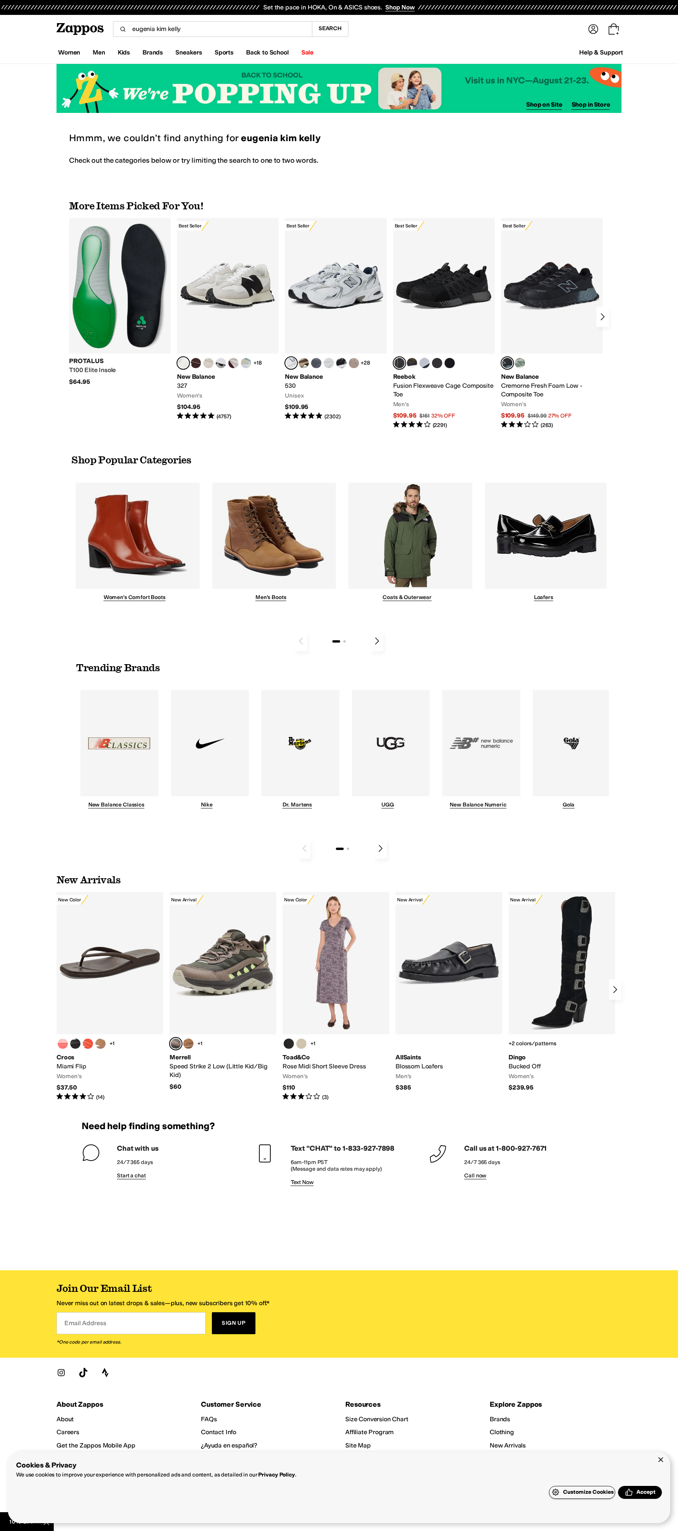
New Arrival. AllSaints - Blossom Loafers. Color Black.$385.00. (449, 992)
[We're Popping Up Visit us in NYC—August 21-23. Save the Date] (339, 88)
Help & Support (601, 52)
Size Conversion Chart (376, 1419)
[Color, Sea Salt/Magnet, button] (316, 363)
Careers (67, 1432)
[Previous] (301, 641)
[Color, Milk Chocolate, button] (100, 1043)
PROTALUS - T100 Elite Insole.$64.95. (120, 302)
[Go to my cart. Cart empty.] (614, 29)
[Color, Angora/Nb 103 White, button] (246, 363)
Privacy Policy (276, 1474)
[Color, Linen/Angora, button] (208, 363)
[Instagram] (61, 1372)
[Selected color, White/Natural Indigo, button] (291, 363)
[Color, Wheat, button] (188, 1043)
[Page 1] (336, 641)
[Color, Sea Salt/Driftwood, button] (354, 363)
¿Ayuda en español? (229, 1445)
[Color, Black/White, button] (449, 363)
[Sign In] (593, 29)
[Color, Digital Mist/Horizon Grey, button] (221, 363)
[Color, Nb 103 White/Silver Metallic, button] (329, 363)
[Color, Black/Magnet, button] (341, 363)
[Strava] (105, 1372)
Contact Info (218, 1432)
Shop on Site (544, 104)
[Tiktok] (83, 1372)
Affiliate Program (369, 1432)
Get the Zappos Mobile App (95, 1445)
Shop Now (400, 7)
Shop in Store (591, 104)
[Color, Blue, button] (437, 363)
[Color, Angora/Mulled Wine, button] (233, 363)
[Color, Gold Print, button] (301, 1043)
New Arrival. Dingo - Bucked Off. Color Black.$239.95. (561, 992)
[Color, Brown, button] (412, 363)
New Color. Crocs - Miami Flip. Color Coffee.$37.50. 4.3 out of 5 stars (109, 996)
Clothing (502, 1432)
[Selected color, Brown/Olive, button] (176, 1043)
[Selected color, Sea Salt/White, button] (183, 363)
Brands (500, 1419)
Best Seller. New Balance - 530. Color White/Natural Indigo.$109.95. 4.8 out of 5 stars (335, 319)
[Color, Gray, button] (424, 363)
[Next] (602, 317)
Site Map (358, 1445)
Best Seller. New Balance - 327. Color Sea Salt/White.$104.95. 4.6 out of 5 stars (228, 319)
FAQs (209, 1419)
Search (330, 28)
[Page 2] (344, 641)
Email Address (85, 1323)
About (65, 1419)
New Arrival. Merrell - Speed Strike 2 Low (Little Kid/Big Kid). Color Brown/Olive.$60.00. (223, 991)
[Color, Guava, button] (62, 1043)
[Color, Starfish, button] (88, 1043)
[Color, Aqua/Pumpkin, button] (520, 363)
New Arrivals (508, 1445)
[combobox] (212, 29)
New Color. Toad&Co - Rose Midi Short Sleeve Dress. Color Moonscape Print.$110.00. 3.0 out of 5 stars (335, 996)
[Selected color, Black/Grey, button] (399, 363)
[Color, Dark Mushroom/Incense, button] (303, 363)
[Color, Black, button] (75, 1043)
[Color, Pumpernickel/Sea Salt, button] (196, 363)
